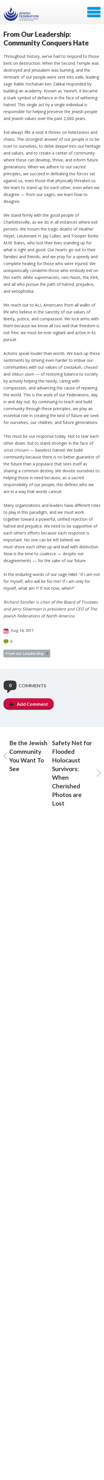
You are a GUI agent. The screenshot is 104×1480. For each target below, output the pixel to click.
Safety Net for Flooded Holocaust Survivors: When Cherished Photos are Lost (72, 773)
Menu (94, 12)
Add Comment (32, 704)
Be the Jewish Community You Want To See (28, 755)
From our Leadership (26, 653)
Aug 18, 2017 (22, 630)
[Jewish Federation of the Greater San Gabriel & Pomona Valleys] (21, 14)
